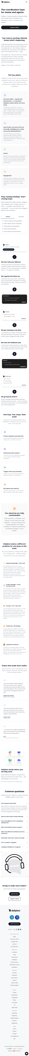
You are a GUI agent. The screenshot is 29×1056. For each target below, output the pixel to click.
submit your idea (14, 923)
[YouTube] (20, 929)
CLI (14, 1005)
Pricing (14, 992)
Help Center (15, 957)
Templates (14, 959)
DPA (14, 1038)
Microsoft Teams (14, 939)
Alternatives (14, 995)
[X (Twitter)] (14, 929)
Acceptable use (14, 1036)
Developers (14, 967)
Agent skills (14, 1007)
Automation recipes (14, 964)
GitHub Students (15, 1018)
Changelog (14, 997)
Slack (14, 936)
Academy (14, 952)
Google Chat (14, 941)
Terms (14, 1028)
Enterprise (14, 975)
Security (14, 972)
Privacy (14, 1031)
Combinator (18, 1050)
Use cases (21, 216)
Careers (15, 980)
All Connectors (14, 946)
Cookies (15, 1033)
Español (15, 1048)
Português (20, 1048)
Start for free (14, 894)
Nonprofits (14, 1015)
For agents (14, 1002)
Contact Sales (14, 982)
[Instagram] (16, 929)
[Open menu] (26, 2)
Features (8, 216)
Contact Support (14, 985)
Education (14, 1013)
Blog (14, 954)
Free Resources (14, 962)
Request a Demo (14, 27)
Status (14, 1000)
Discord (14, 944)
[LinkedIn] (18, 929)
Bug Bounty (14, 1023)
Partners (14, 1020)
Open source (14, 977)
